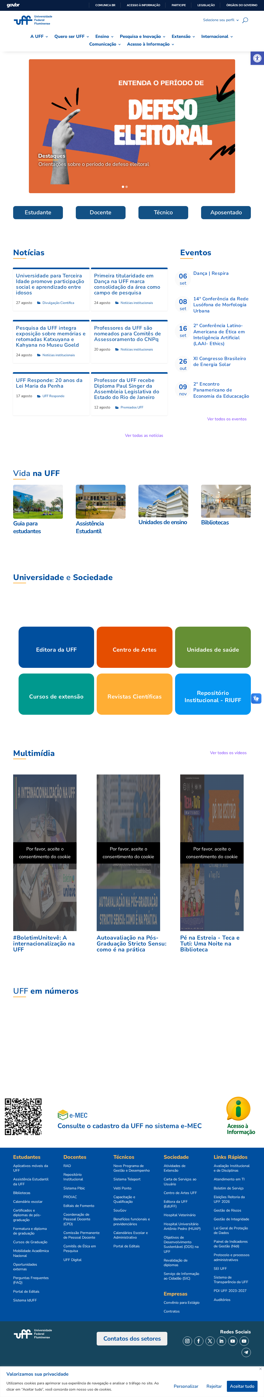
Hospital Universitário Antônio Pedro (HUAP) (182, 1226)
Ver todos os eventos (227, 419)
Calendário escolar (28, 1201)
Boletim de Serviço (229, 1188)
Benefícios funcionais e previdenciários (131, 1221)
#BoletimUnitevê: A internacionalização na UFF (44, 943)
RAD (67, 1166)
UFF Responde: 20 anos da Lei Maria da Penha (49, 383)
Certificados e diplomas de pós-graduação (27, 1215)
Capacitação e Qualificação (124, 1199)
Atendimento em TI (229, 1179)
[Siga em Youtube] (232, 1341)
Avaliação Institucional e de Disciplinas (232, 1168)
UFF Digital (72, 1260)
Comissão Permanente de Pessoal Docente (81, 1235)
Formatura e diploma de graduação (30, 1231)
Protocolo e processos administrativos (232, 1257)
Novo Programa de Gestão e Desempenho (131, 1168)
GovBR (13, 5)
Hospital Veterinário (180, 1215)
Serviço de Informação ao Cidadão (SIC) (181, 1276)
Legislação (206, 5)
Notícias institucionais (137, 303)
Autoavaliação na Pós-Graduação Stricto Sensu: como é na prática (131, 943)
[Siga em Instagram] (187, 1341)
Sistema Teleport (127, 1179)
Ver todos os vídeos (228, 753)
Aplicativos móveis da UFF (30, 1168)
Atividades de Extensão (174, 1168)
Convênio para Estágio (182, 1302)
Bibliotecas (21, 1193)
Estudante (38, 212)
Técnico (163, 212)
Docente (100, 212)
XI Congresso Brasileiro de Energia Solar (219, 361)
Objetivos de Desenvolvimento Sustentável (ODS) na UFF (181, 1244)
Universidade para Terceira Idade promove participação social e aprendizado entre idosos (50, 284)
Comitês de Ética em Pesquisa (79, 1248)
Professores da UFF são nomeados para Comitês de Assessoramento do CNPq (127, 334)
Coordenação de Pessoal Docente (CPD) (76, 1219)
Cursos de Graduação (30, 1242)
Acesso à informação (143, 5)
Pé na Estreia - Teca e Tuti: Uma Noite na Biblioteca (210, 943)
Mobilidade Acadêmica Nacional (31, 1253)
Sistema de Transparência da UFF (231, 1279)
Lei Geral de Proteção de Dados (231, 1230)
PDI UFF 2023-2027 (230, 1291)
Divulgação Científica (58, 303)
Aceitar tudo (242, 1386)
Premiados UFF (132, 407)
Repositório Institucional (73, 1177)
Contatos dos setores (132, 1339)
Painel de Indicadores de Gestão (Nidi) (231, 1244)
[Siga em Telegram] (246, 1352)
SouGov (119, 1210)
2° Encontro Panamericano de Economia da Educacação (221, 390)
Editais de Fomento (78, 1206)
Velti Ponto (122, 1188)
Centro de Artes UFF (180, 1193)
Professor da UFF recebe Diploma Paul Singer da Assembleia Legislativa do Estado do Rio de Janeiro (126, 389)
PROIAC (70, 1197)
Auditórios (222, 1300)
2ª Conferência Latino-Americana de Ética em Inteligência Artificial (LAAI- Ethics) (219, 334)
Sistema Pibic (74, 1188)
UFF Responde (53, 396)
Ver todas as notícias (144, 435)
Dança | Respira (211, 273)
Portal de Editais (26, 1291)
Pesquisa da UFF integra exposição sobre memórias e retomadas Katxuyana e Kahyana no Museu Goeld (51, 336)
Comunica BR (105, 5)
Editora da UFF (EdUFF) (176, 1204)
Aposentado (226, 212)
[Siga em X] (210, 1341)
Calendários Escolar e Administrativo (130, 1235)
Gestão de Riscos (227, 1210)
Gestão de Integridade (231, 1219)
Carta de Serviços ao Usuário (180, 1181)
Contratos (172, 1311)
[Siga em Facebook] (198, 1341)
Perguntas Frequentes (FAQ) (31, 1280)
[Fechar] (260, 1369)
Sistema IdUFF (25, 1300)
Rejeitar (214, 1386)
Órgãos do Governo (241, 5)
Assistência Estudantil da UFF (30, 1181)
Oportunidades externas (25, 1267)
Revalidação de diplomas (175, 1262)
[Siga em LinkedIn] (221, 1341)
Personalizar (186, 1386)
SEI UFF (220, 1268)
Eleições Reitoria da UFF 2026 (229, 1199)
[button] (257, 58)
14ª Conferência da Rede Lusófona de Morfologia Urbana (221, 305)
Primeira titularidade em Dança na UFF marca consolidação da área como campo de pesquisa (127, 284)
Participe (179, 5)
